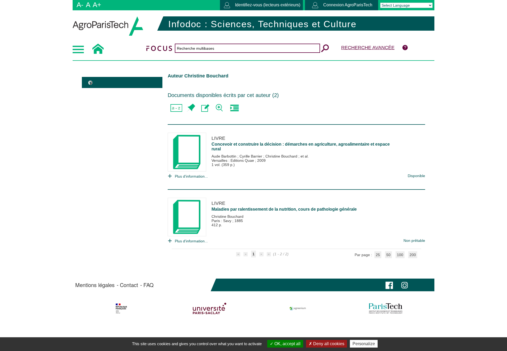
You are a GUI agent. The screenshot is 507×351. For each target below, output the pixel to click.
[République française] (121, 308)
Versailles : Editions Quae (233, 160)
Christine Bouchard (281, 156)
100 (400, 255)
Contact (129, 285)
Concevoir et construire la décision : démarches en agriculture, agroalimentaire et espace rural (301, 146)
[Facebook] (389, 285)
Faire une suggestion (205, 108)
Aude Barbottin (224, 156)
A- (80, 5)
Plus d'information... (191, 176)
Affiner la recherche (220, 108)
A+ (97, 5)
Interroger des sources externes (234, 108)
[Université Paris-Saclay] (209, 308)
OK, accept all (287, 343)
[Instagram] (405, 285)
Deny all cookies (328, 343)
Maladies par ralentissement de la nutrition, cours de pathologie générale (284, 209)
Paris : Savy (222, 221)
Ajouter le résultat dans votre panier (191, 108)
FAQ (148, 285)
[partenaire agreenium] (297, 308)
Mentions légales (95, 285)
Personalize (364, 343)
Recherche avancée (368, 47)
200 (413, 255)
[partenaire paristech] (385, 308)
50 (388, 255)
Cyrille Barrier (251, 156)
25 (378, 255)
